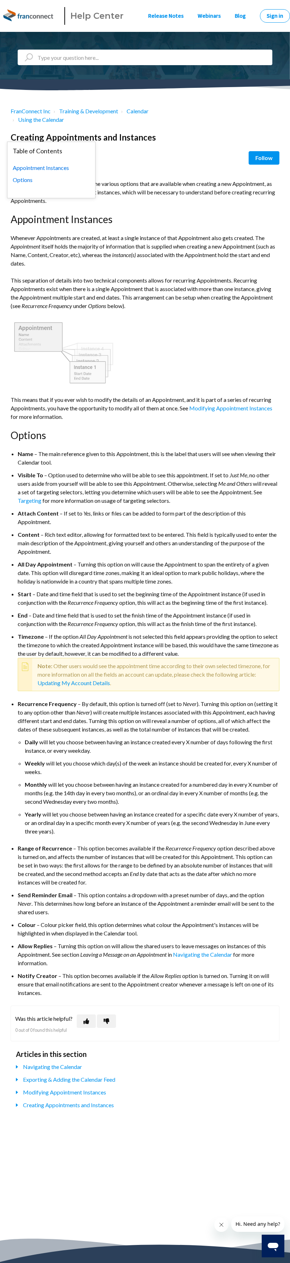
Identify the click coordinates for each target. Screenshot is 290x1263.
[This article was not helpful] (106, 1021)
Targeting (29, 500)
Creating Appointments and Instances (68, 1105)
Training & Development (88, 111)
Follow (264, 157)
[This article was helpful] (86, 1021)
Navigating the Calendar (202, 954)
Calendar (138, 111)
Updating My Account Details (73, 682)
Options (23, 179)
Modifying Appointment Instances (230, 408)
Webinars (209, 16)
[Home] (29, 16)
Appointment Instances (41, 167)
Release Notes (166, 16)
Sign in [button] (275, 16)
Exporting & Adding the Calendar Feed (69, 1079)
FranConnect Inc (31, 111)
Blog (240, 16)
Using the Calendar (41, 119)
